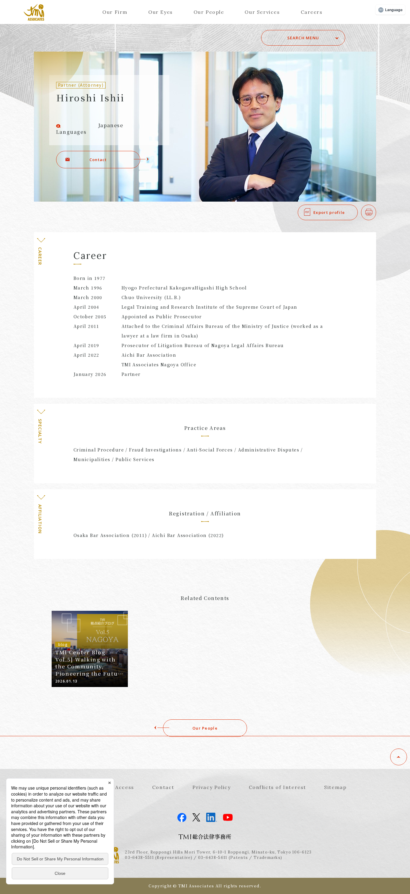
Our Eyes (160, 12)
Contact (98, 159)
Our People (209, 12)
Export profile (329, 212)
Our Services (262, 12)
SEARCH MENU (303, 37)
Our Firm (115, 12)
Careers (312, 12)
